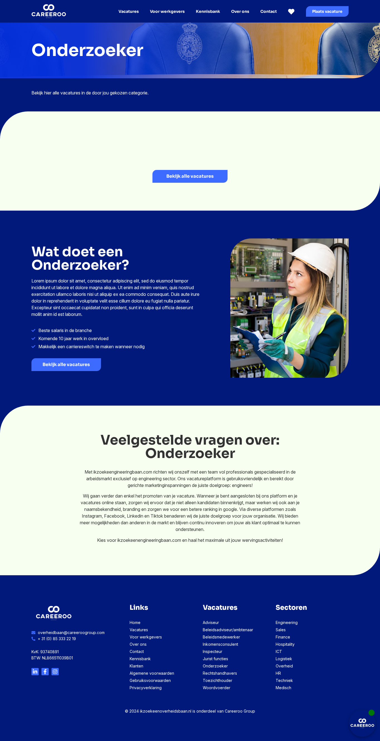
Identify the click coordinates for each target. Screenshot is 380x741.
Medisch (283, 687)
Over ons (240, 11)
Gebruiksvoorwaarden (150, 680)
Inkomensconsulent (220, 644)
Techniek (284, 680)
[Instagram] (55, 671)
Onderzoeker (215, 666)
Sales (281, 629)
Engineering (287, 622)
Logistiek (284, 658)
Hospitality (285, 644)
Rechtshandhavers (220, 673)
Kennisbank (208, 11)
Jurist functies (215, 658)
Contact (268, 11)
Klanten (136, 666)
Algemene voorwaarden (152, 673)
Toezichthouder (217, 680)
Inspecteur (212, 651)
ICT (279, 651)
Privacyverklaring (146, 687)
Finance (283, 637)
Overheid (284, 666)
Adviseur (211, 622)
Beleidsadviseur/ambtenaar (228, 629)
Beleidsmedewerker (221, 637)
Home (135, 622)
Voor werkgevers (167, 11)
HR (278, 673)
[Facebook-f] (45, 671)
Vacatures (129, 11)
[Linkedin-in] (35, 671)
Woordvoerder (216, 687)
